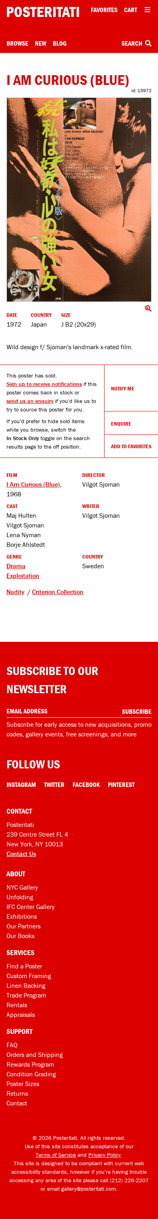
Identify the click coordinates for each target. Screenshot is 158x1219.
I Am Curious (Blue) (33, 484)
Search (132, 43)
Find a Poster (24, 966)
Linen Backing (25, 985)
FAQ (11, 1045)
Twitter (54, 784)
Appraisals (20, 1014)
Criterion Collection (57, 592)
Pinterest (121, 784)
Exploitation (22, 576)
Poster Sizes (22, 1084)
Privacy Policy (104, 1154)
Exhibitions (21, 916)
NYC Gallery (22, 887)
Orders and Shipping (34, 1054)
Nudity (15, 592)
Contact (16, 1103)
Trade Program (26, 995)
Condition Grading (31, 1074)
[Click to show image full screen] (79, 199)
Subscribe (137, 711)
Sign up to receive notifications (44, 384)
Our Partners (23, 926)
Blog (59, 43)
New (40, 43)
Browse (17, 43)
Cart (130, 10)
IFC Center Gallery (30, 907)
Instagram (21, 784)
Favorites (104, 10)
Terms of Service (56, 1154)
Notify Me (123, 388)
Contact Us (21, 854)
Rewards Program (30, 1064)
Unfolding (19, 897)
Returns (17, 1093)
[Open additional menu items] (147, 10)
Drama (16, 566)
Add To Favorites (131, 446)
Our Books (20, 936)
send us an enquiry (29, 401)
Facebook (86, 784)
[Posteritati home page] (42, 11)
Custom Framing (28, 976)
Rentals (16, 1005)
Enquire (121, 423)
